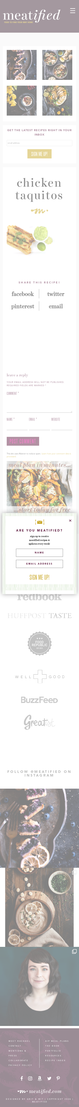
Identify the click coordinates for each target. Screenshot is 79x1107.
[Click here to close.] (70, 520)
